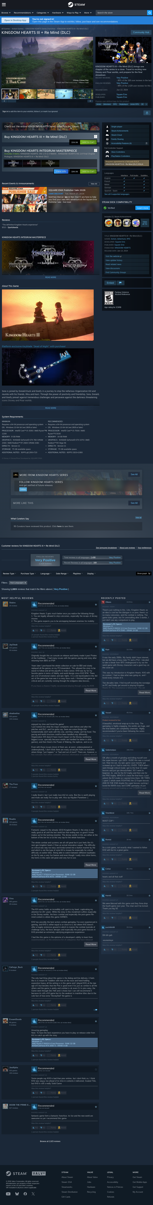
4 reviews (12, 1025)
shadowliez (14, 713)
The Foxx (13, 784)
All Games (5, 29)
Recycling (91, 1192)
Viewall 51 (144, 223)
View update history (114, 260)
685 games (13, 901)
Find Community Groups (116, 272)
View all (138, 518)
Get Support (138, 1187)
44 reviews (13, 650)
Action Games (18, 29)
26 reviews (13, 606)
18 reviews (13, 825)
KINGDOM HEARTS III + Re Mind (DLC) (31, 156)
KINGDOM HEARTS (123, 248)
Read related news (113, 264)
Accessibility (112, 1182)
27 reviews (13, 787)
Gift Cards (66, 1197)
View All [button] (94, 184)
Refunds (110, 1197)
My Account (138, 1192)
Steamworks (67, 1187)
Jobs (89, 1182)
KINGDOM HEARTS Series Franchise (40, 29)
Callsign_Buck (16, 967)
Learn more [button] (142, 208)
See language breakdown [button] (106, 548)
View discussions (113, 268)
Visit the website (113, 256)
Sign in (5, 111)
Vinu (11, 898)
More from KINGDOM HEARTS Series (44, 475)
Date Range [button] (61, 573)
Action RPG (134, 104)
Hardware (91, 1187)
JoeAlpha (13, 1067)
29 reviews (13, 904)
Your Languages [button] (17, 583)
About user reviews (127, 548)
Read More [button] (91, 690)
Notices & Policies (115, 1187)
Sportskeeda (13, 227)
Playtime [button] (77, 573)
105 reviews (13, 1073)
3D (142, 104)
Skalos (12, 603)
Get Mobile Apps (140, 1182)
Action (99, 104)
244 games (13, 822)
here (59, 526)
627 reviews (13, 1108)
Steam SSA (67, 1182)
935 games (13, 716)
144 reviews (13, 719)
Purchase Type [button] (27, 573)
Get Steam (137, 1177)
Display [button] (90, 573)
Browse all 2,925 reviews (50, 1141)
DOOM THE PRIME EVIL (20, 1105)
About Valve (92, 1177)
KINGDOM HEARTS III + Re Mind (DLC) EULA (124, 164)
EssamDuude (15, 1019)
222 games (13, 648)
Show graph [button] (142, 573)
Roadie (12, 819)
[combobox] (121, 12)
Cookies (110, 1192)
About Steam (67, 1177)
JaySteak (13, 645)
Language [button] (44, 573)
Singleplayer (123, 104)
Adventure (107, 104)
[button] (6, 12)
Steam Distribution (70, 1192)
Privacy (110, 1177)
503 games (13, 1070)
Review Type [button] (8, 573)
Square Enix (122, 94)
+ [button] (146, 104)
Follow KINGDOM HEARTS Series (41, 482)
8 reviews (12, 970)
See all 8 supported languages (116, 194)
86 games (12, 1022)
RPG (115, 104)
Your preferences (145, 548)
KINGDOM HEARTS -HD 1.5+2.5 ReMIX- (38, 153)
